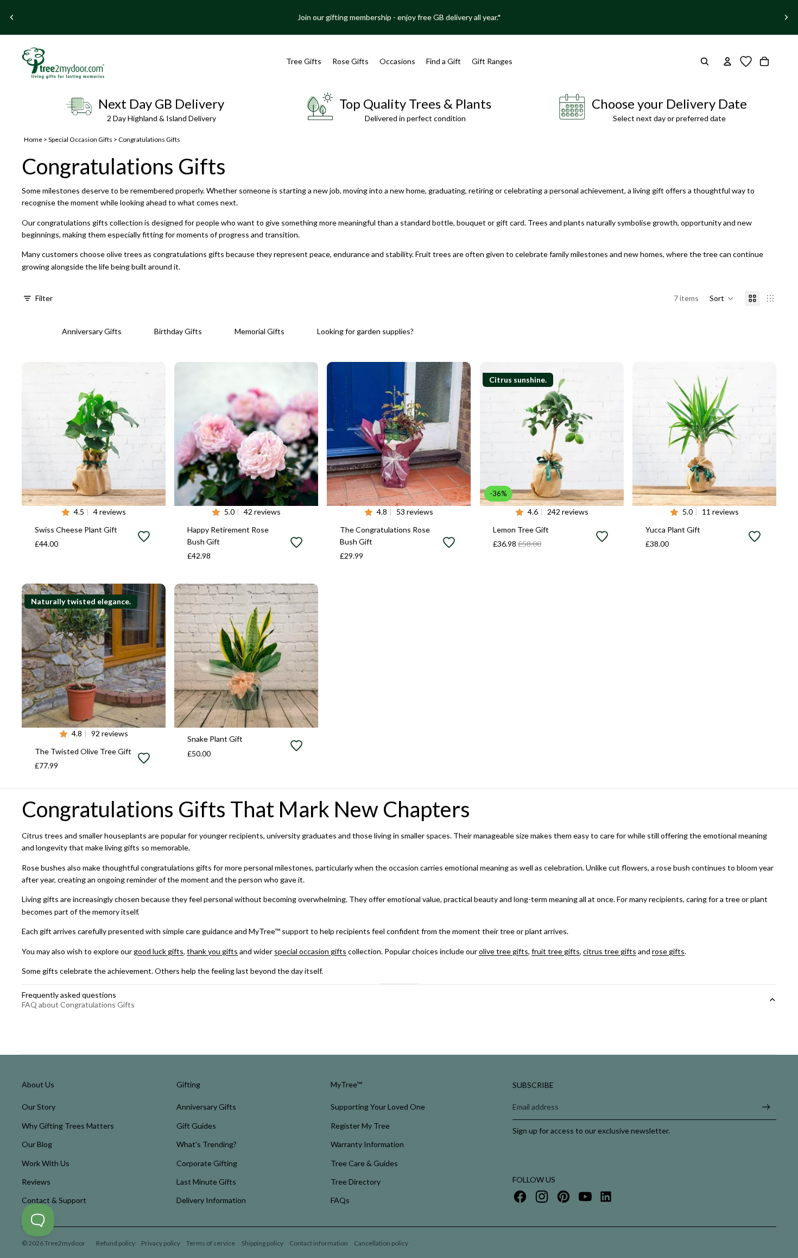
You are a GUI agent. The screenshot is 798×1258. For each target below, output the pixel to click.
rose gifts (668, 951)
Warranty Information (367, 1144)
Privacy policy (160, 1243)
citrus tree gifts (609, 951)
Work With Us (45, 1163)
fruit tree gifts (555, 951)
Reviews (36, 1181)
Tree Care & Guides (364, 1163)
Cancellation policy (381, 1243)
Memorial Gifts (259, 331)
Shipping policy (262, 1243)
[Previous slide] (12, 17)
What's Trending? (206, 1144)
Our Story (38, 1106)
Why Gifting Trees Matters (68, 1125)
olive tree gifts (503, 951)
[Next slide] (786, 17)
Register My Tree (360, 1125)
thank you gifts (212, 951)
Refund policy (115, 1243)
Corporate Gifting (206, 1163)
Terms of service (210, 1243)
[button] (722, 298)
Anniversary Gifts (92, 331)
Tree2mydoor (65, 1243)
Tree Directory (356, 1181)
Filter (44, 298)
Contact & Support (54, 1200)
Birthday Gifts (178, 331)
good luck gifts (158, 951)
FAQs (340, 1200)
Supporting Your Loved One (378, 1106)
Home (33, 139)
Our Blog (37, 1144)
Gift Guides (196, 1125)
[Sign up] (766, 1107)
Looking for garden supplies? (365, 331)
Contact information (318, 1243)
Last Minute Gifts (206, 1181)
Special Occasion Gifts (80, 139)
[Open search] (705, 61)
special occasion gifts (310, 951)
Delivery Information (211, 1200)
